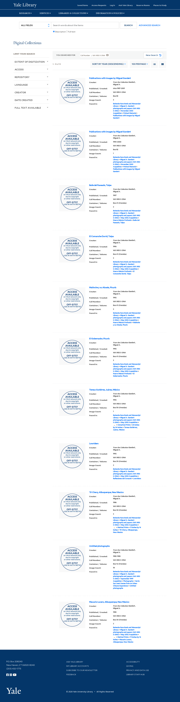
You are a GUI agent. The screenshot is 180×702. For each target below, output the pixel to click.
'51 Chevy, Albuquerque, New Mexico (106, 492)
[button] (128, 25)
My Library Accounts (77, 666)
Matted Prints (123, 527)
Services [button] (44, 13)
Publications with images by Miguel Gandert (110, 78)
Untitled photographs (99, 546)
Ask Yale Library (126, 5)
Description (60, 32)
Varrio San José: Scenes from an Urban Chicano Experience (126, 583)
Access (19, 69)
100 (139, 64)
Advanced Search (149, 25)
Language (21, 84)
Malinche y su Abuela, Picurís (102, 287)
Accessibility (133, 662)
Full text (71, 32)
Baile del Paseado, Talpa (100, 185)
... (114, 425)
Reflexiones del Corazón (122, 478)
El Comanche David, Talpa (101, 236)
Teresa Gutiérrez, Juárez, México (104, 390)
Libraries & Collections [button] (72, 13)
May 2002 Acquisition (129, 218)
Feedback (71, 674)
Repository (22, 77)
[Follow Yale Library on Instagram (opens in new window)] (11, 675)
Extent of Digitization (30, 61)
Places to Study (160, 5)
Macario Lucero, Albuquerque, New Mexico (109, 602)
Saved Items (82, 5)
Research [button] (24, 13)
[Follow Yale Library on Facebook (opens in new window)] (7, 675)
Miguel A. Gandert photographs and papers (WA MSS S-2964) (126, 108)
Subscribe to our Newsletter (81, 670)
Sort (108, 64)
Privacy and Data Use (137, 670)
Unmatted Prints (124, 425)
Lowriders (94, 443)
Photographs (128, 581)
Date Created (24, 100)
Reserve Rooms (143, 5)
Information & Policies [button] (109, 13)
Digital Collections (27, 43)
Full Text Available (28, 107)
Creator (20, 92)
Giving (129, 666)
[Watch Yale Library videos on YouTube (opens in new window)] (14, 675)
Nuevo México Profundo (122, 220)
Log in (112, 5)
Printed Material (129, 113)
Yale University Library (24, 5)
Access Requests (99, 5)
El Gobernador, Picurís (99, 338)
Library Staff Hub (135, 674)
